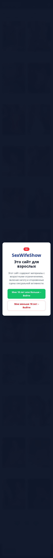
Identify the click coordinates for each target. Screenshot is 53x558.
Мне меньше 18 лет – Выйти (26, 305)
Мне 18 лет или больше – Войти (26, 294)
